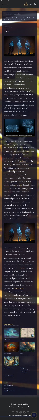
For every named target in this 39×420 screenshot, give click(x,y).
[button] (5, 4)
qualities (22, 161)
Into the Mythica (26, 4)
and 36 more (9, 376)
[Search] (31, 4)
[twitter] (24, 412)
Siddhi (22, 268)
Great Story (19, 288)
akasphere (27, 158)
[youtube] (28, 412)
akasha (6, 94)
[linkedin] (20, 412)
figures (28, 151)
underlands (17, 185)
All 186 (6, 17)
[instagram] (17, 412)
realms (6, 185)
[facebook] (13, 412)
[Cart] (35, 4)
